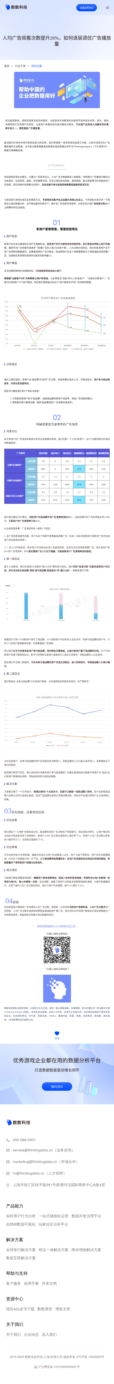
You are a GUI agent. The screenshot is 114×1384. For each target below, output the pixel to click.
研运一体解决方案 (53, 1249)
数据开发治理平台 (86, 1215)
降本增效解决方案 (86, 1249)
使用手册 (31, 1283)
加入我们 (49, 1334)
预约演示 (57, 1086)
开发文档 (49, 1283)
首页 (7, 66)
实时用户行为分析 (21, 1215)
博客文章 (62, 1308)
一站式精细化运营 (53, 1215)
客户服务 (13, 1283)
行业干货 (20, 66)
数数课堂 (44, 1308)
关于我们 (13, 1334)
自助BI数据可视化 (20, 1224)
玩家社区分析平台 (53, 1224)
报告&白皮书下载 (20, 1308)
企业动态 (31, 1334)
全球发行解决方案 (21, 1249)
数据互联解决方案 (21, 1257)
